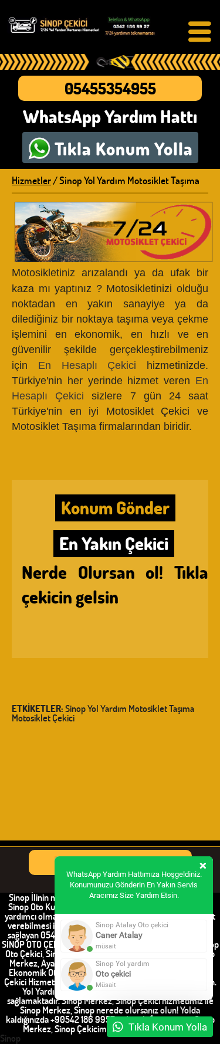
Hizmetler (31, 180)
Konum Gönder (115, 507)
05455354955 (110, 88)
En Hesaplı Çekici (87, 365)
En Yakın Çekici (113, 543)
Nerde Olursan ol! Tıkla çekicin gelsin (115, 584)
